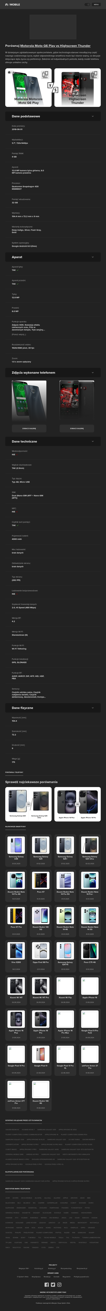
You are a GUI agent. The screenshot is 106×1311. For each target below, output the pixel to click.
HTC (16, 1218)
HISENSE (9, 1218)
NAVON (19, 1227)
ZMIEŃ (45, 77)
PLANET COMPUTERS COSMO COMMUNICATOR (24, 1134)
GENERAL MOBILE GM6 (14, 1154)
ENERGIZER (21, 1208)
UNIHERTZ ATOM (12, 1144)
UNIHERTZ (34, 1242)
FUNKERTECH (76, 1208)
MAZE (65, 1222)
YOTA (43, 1247)
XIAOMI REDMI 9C (12, 1129)
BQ (34, 1203)
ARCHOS (74, 1198)
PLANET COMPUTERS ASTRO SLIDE (78, 1144)
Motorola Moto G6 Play (37, 45)
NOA (33, 1227)
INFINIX (44, 1218)
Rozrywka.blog (66, 1268)
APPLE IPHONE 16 (51, 1134)
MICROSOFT (82, 1222)
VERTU (53, 1242)
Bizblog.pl (52, 1268)
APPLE (65, 1198)
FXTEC (87, 1208)
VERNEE (44, 1242)
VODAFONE (94, 1242)
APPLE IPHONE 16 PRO (14, 1164)
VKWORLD (83, 1242)
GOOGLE (57, 1213)
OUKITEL (9, 1232)
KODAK (94, 1218)
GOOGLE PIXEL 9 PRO (33, 1164)
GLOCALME (47, 1213)
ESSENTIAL (32, 1208)
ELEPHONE (10, 1208)
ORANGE (91, 1227)
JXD (70, 1218)
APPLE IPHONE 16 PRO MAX (51, 1144)
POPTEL (58, 1232)
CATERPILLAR (52, 1203)
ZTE (57, 1247)
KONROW (9, 1222)
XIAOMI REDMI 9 (88, 1139)
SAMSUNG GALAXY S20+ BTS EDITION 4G (73, 1159)
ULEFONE (18, 1242)
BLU (19, 1203)
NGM (27, 1227)
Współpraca (36, 1276)
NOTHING (57, 1227)
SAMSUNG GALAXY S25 (50, 1154)
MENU (96, 4)
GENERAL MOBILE (12, 1213)
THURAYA (76, 1237)
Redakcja (47, 1276)
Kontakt (56, 1276)
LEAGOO (42, 1222)
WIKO (8, 1247)
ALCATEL (38, 1198)
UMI (26, 1242)
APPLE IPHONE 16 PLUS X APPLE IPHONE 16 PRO (70, 1181)
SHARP (91, 1232)
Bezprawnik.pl (82, 1268)
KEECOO (85, 1218)
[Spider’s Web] (6, 4)
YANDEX (35, 1247)
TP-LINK (9, 1242)
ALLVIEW (57, 1198)
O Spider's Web (22, 1276)
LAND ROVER (31, 1222)
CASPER (41, 1203)
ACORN (15, 1198)
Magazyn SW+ (24, 1268)
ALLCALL (47, 1198)
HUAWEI (24, 1218)
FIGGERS (65, 1208)
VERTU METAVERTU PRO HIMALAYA (76, 1154)
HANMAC (74, 1213)
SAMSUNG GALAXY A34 (15, 1139)
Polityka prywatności (81, 1276)
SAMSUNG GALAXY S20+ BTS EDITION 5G (77, 1149)
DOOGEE (82, 1203)
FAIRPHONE (54, 1208)
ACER (8, 1198)
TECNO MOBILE (50, 1237)
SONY (23, 1237)
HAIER (66, 1213)
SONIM (15, 1237)
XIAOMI (26, 1247)
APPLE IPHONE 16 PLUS (36, 1139)
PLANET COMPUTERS (44, 1232)
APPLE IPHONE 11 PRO (28, 1149)
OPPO (83, 1227)
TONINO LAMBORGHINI (91, 1237)
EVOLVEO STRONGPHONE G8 (43, 1159)
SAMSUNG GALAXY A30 (56, 1139)
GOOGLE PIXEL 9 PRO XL (54, 1164)
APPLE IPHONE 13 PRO (30, 1144)
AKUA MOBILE (26, 1198)
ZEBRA (51, 1247)
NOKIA (40, 1227)
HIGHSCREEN (86, 1213)
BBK (89, 1198)
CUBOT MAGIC (11, 1149)
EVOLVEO (43, 1208)
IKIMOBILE (34, 1218)
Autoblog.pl (38, 1268)
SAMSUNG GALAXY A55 (46, 1129)
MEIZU (72, 1222)
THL (67, 1237)
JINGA (63, 1218)
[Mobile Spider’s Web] (14, 4)
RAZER (66, 1232)
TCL (39, 1237)
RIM (73, 1232)
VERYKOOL (63, 1242)
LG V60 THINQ (74, 1139)
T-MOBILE (31, 1237)
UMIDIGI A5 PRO (32, 1154)
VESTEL (73, 1242)
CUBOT (73, 1203)
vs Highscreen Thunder (73, 45)
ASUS (82, 1198)
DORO (91, 1203)
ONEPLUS (74, 1227)
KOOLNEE (19, 1222)
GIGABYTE (26, 1213)
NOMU (48, 1227)
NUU (66, 1227)
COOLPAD (64, 1203)
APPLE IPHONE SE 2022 (68, 1129)
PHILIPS (18, 1232)
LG (59, 1222)
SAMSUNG (82, 1232)
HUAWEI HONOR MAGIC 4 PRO (17, 1159)
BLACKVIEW (10, 1203)
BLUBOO (26, 1203)
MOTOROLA (94, 1222)
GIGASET (36, 1213)
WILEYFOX (17, 1247)
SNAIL (8, 1237)
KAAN (77, 1218)
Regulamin (67, 1276)
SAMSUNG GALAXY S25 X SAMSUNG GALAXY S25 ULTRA (28, 1181)
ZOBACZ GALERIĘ (29, 428)
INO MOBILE (54, 1218)
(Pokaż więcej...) (19, 334)
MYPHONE (10, 1227)
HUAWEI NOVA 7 (28, 1129)
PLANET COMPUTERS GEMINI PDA (74, 1134)
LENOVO (52, 1222)
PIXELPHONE (29, 1232)
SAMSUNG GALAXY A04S (49, 1149)
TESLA (61, 1237)
